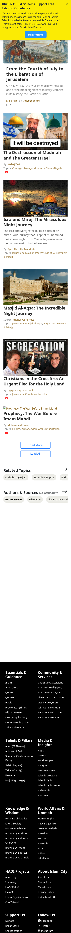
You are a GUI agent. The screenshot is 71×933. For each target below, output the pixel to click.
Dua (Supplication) (16, 717)
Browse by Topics (15, 847)
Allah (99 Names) (15, 746)
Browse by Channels (17, 857)
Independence (31, 100)
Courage (17, 168)
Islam (8, 682)
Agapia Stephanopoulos (22, 390)
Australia (43, 843)
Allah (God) (11, 687)
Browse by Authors (16, 833)
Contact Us (44, 882)
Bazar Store (12, 925)
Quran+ (9, 697)
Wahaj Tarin (14, 164)
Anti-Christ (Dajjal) (51, 168)
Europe (42, 838)
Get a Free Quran (48, 702)
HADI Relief (12, 887)
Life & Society (13, 823)
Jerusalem (18, 253)
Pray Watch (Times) (16, 707)
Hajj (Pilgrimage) (15, 780)
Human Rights (46, 818)
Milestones (44, 887)
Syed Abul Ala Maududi (21, 249)
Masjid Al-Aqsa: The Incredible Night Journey (34, 310)
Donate (9, 920)
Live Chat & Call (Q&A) (51, 697)
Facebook (47, 920)
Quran (9, 692)
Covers (42, 755)
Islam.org (11, 882)
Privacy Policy (46, 892)
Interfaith (43, 394)
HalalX (9, 892)
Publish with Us (47, 897)
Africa (41, 853)
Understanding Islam (17, 722)
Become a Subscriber (50, 712)
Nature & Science (15, 828)
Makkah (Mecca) (34, 253)
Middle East (45, 858)
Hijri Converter (14, 712)
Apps (41, 750)
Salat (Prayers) (13, 765)
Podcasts (43, 795)
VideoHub (44, 790)
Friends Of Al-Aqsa (23, 319)
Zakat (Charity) (13, 770)
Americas (43, 833)
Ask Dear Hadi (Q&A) (50, 687)
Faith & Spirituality (16, 818)
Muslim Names (46, 770)
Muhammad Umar (18, 425)
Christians (31, 394)
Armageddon (31, 168)
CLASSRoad (12, 902)
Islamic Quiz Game (49, 785)
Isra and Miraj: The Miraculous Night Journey (34, 221)
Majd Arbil (12, 100)
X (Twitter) (44, 925)
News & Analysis (47, 828)
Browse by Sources (16, 852)
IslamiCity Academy (16, 897)
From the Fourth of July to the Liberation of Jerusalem (34, 74)
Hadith (16, 429)
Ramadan (10, 775)
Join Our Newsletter (49, 707)
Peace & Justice (47, 823)
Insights (42, 765)
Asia (40, 848)
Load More (35, 445)
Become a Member (49, 717)
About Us (43, 877)
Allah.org (10, 877)
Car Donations (13, 930)
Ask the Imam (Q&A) (49, 692)
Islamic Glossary (47, 775)
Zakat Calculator (14, 727)
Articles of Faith (14, 751)
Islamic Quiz (45, 780)
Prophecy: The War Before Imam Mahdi (30, 416)
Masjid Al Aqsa (33, 323)
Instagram (47, 930)
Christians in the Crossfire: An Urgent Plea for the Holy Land (34, 381)
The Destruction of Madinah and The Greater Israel (32, 155)
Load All (35, 453)
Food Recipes (45, 760)
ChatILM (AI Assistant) (50, 682)
